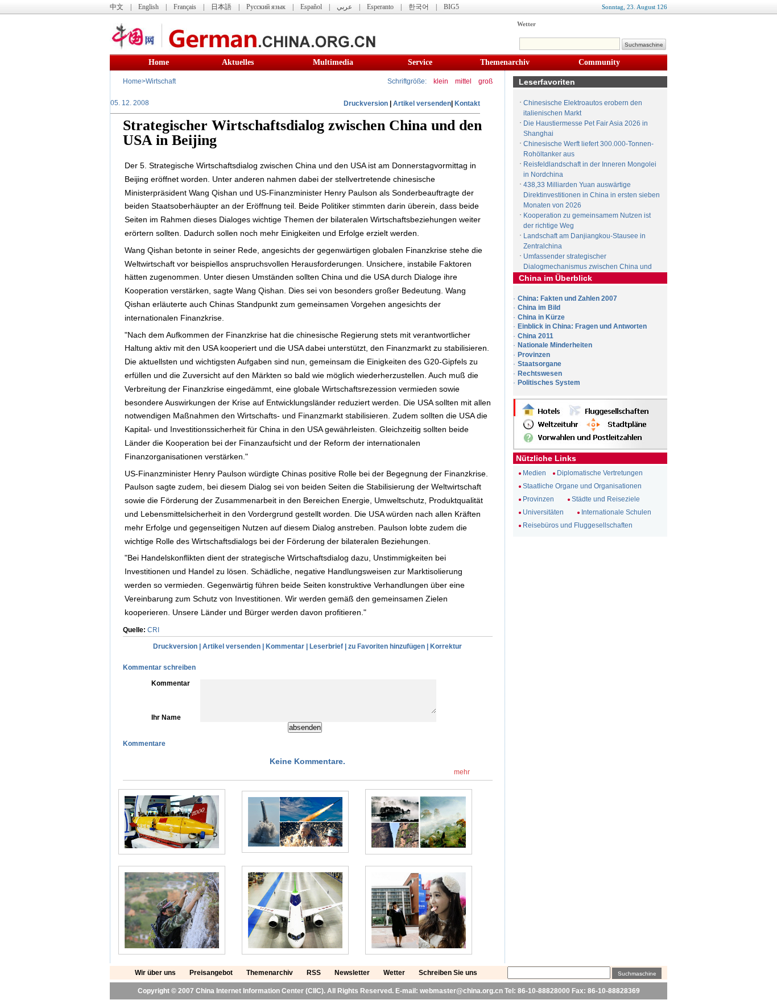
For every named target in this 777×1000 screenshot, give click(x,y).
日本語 (221, 7)
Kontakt (467, 103)
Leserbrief (326, 646)
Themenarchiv (505, 62)
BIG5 (451, 7)
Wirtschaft (161, 81)
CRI (153, 630)
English (148, 7)
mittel (463, 81)
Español (311, 7)
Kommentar (285, 646)
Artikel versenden (422, 103)
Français (184, 7)
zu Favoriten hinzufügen (386, 646)
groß (485, 81)
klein (440, 81)
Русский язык (266, 7)
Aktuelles (238, 62)
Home (158, 62)
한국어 (418, 7)
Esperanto (380, 7)
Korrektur (446, 646)
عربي (344, 7)
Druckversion (366, 103)
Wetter (526, 23)
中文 (116, 7)
